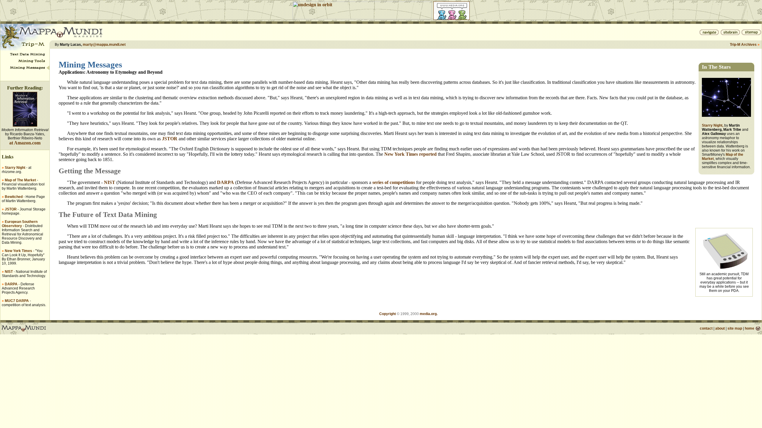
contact (706, 328)
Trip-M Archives (743, 45)
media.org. (429, 314)
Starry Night (15, 168)
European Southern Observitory (20, 224)
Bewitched (14, 197)
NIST (9, 272)
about (720, 328)
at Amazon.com (24, 142)
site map (734, 328)
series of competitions (393, 182)
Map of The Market (20, 180)
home (749, 328)
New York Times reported (410, 154)
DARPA (11, 284)
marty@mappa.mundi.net (104, 45)
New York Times (18, 251)
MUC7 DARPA (17, 301)
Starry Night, (712, 125)
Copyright (387, 314)
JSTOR (11, 209)
